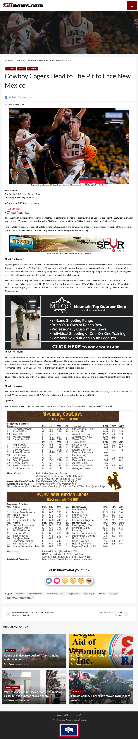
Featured (20, 61)
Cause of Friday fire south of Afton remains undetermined (31, 657)
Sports (22, 69)
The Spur (113, 593)
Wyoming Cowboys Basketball (20, 597)
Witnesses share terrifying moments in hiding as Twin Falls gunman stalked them (33, 693)
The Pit (102, 593)
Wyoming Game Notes (18, 212)
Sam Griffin (89, 593)
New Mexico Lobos (55, 593)
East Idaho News (11, 700)
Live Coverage (14, 208)
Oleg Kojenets (74, 593)
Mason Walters (35, 593)
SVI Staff (12, 97)
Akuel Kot (20, 593)
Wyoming (32, 69)
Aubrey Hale (76, 700)
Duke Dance (9, 664)
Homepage (9, 61)
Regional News (12, 687)
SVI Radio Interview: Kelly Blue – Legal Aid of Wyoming (100, 657)
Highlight (10, 651)
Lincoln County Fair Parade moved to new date (100, 695)
